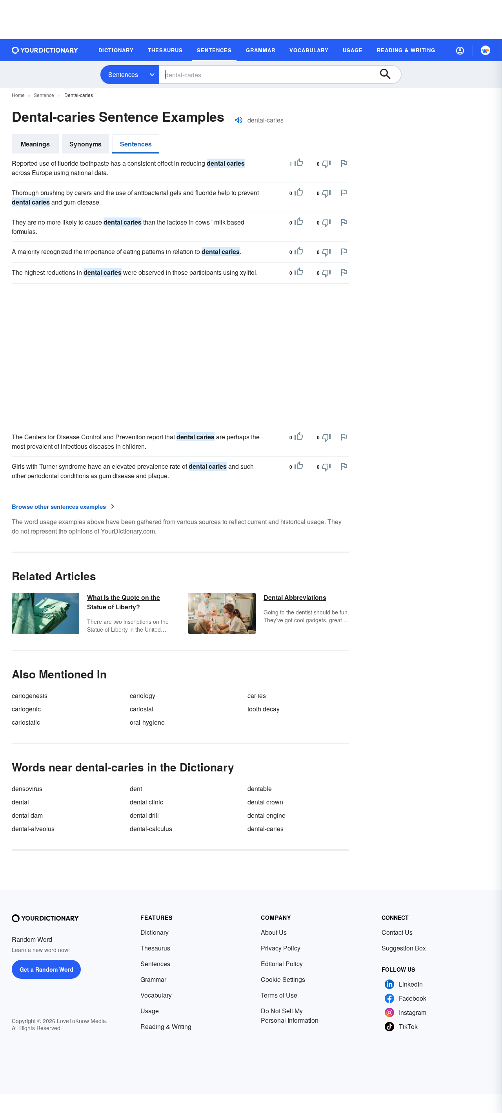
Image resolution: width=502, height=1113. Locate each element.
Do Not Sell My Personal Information (289, 1015)
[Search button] (389, 74)
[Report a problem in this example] (344, 163)
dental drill (144, 815)
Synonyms (85, 143)
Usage (149, 1010)
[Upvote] (299, 164)
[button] (460, 50)
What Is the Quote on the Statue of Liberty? (123, 602)
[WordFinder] (485, 50)
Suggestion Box (404, 947)
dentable (259, 788)
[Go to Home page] (45, 50)
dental (20, 801)
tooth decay (263, 708)
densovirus (27, 788)
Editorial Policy (282, 963)
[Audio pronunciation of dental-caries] (239, 120)
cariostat (141, 708)
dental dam (27, 815)
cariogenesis (29, 695)
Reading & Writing (165, 1026)
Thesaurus (155, 947)
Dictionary (154, 932)
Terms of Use (279, 995)
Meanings (35, 143)
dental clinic (146, 801)
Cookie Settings (283, 979)
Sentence (44, 94)
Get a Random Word (46, 969)
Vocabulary (156, 995)
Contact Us (397, 932)
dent (136, 788)
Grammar (153, 979)
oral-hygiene (147, 722)
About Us (274, 932)
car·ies (256, 695)
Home (18, 94)
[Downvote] (326, 164)
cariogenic (26, 708)
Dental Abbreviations (295, 597)
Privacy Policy (280, 947)
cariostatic (26, 722)
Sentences (123, 74)
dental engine (266, 815)
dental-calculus (151, 828)
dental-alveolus (33, 828)
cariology (142, 695)
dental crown (265, 801)
